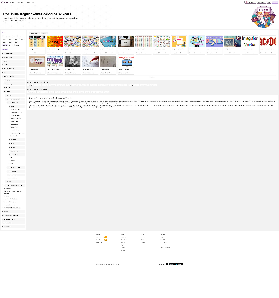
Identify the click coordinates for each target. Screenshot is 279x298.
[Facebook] (109, 264)
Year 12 (17, 45)
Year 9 (16, 42)
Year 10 (5, 45)
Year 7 (4, 42)
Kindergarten (6, 36)
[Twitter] (106, 264)
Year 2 (20, 36)
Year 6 (22, 39)
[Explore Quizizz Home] (4, 2)
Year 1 (14, 36)
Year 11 (11, 45)
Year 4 (10, 39)
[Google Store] (179, 264)
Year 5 (16, 39)
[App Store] (170, 264)
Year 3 (4, 39)
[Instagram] (111, 264)
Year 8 (10, 42)
